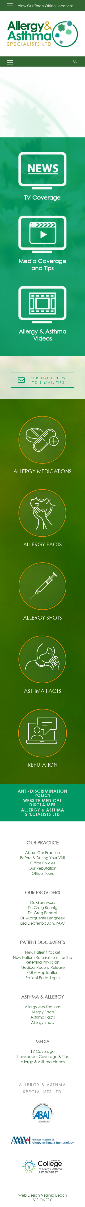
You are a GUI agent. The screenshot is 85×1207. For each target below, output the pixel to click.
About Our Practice (42, 852)
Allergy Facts (42, 1012)
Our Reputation (42, 868)
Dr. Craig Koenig (42, 907)
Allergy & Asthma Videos (43, 1061)
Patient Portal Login (43, 977)
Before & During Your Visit (42, 857)
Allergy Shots (42, 1022)
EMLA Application (42, 972)
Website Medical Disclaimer (42, 802)
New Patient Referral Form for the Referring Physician (42, 960)
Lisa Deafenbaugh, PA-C (42, 923)
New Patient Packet (42, 952)
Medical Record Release (43, 967)
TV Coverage (43, 1051)
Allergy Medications (42, 1006)
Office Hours (43, 873)
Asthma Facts (42, 1017)
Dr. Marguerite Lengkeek (42, 918)
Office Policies (42, 863)
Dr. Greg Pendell (42, 912)
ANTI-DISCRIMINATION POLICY (42, 793)
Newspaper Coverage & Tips (42, 1056)
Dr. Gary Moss (42, 902)
